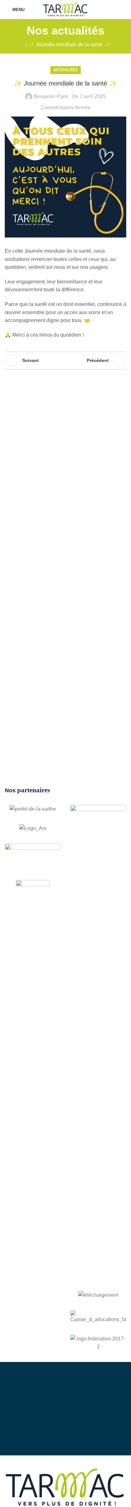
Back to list (65, 360)
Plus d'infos (71, 1428)
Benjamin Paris (51, 96)
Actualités (65, 70)
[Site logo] (65, 9)
